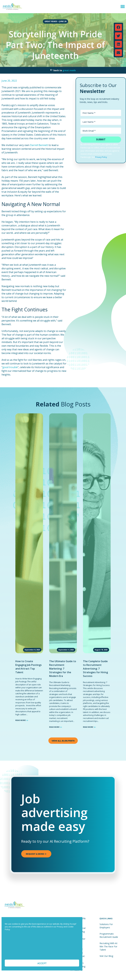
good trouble (10, 367)
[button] (122, 6)
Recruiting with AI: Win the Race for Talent (109, 946)
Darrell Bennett (39, 145)
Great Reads (69, 70)
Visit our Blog (106, 956)
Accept (42, 963)
